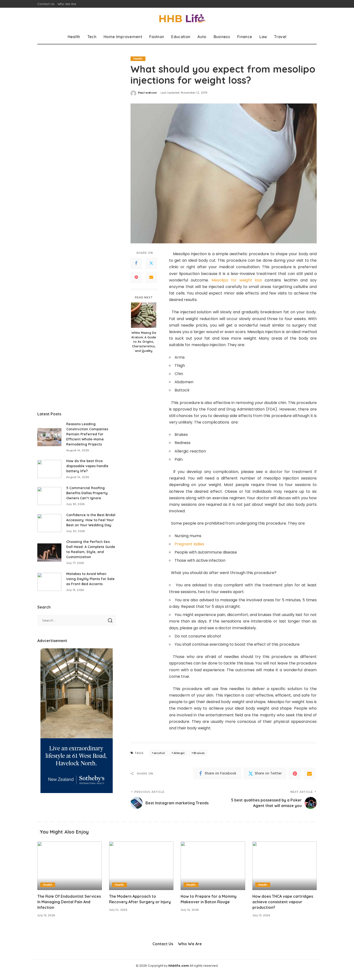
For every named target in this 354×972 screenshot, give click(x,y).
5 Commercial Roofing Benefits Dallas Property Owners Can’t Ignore (87, 493)
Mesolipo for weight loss (236, 280)
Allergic (179, 753)
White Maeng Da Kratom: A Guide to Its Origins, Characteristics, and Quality (143, 341)
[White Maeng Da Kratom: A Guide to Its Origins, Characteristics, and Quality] (143, 315)
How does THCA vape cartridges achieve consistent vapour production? (282, 902)
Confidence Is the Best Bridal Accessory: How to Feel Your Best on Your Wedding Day (90, 520)
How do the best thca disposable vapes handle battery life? (87, 466)
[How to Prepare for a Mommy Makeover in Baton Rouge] (213, 866)
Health (138, 58)
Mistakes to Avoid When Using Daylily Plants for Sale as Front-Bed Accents (90, 579)
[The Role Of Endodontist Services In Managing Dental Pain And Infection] (69, 866)
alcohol (159, 753)
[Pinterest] (136, 277)
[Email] (151, 277)
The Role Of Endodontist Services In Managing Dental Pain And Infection (69, 902)
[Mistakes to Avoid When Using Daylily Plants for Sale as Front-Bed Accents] (49, 582)
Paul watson (147, 92)
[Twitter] (151, 263)
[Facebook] (136, 263)
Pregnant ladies (189, 544)
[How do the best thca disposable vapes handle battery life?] (49, 469)
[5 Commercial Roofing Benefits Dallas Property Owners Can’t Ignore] (49, 496)
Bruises (199, 753)
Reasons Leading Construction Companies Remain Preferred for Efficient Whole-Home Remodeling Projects (87, 434)
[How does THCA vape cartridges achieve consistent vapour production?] (284, 866)
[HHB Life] (177, 18)
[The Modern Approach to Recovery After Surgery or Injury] (141, 866)
